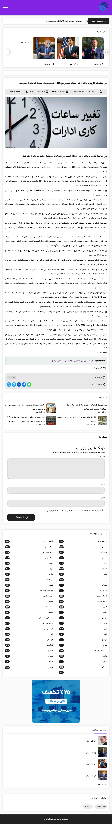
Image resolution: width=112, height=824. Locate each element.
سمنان (29, 612)
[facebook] (24, 384)
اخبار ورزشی (29, 557)
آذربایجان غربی (29, 541)
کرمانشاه (29, 645)
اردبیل (83, 563)
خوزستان (29, 601)
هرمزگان (83, 667)
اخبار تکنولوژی (29, 552)
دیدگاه (102, 456)
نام (103, 484)
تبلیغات (84, 585)
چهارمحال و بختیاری (29, 590)
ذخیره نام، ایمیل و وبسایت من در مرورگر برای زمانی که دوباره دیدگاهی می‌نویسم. (74, 510)
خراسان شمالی (83, 601)
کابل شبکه (87, 806)
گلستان (29, 650)
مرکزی (30, 661)
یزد (83, 672)
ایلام (83, 574)
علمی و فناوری (29, 623)
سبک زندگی (29, 607)
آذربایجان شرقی (83, 541)
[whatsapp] (29, 384)
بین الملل (29, 579)
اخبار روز (84, 557)
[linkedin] (19, 384)
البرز (29, 568)
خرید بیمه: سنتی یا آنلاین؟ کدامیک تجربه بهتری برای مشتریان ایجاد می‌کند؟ (55, 21)
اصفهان (29, 563)
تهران (29, 585)
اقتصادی (53, 91)
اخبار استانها (29, 547)
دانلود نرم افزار (101, 806)
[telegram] (14, 384)
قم (29, 634)
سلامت (83, 612)
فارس (83, 628)
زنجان (83, 607)
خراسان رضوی (29, 596)
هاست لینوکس (55, 819)
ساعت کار (12, 377)
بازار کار (29, 574)
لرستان (29, 656)
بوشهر (83, 579)
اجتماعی (83, 547)
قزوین (83, 634)
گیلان (83, 656)
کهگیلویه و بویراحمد (83, 650)
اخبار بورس (83, 552)
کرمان (83, 645)
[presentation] (105, 52)
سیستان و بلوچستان (30, 618)
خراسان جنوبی (83, 596)
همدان (29, 667)
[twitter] (9, 384)
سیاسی (83, 618)
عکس (84, 623)
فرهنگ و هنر (29, 628)
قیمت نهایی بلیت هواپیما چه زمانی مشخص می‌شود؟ (71, 360)
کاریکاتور (84, 639)
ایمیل (102, 497)
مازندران (84, 661)
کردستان (29, 639)
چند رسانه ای (84, 590)
